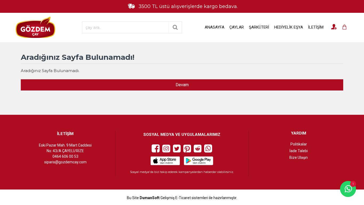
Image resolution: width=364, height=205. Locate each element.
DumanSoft (150, 198)
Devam (182, 84)
